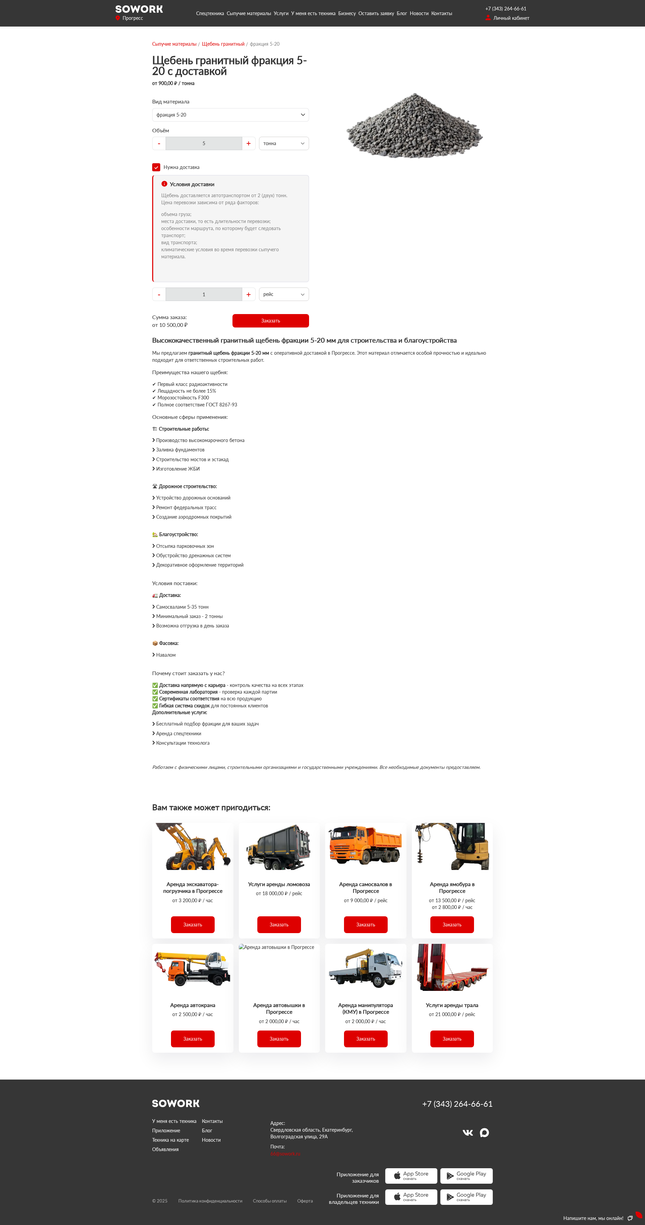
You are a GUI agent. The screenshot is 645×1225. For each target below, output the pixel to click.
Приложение (166, 1130)
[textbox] (204, 143)
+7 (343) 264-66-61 (505, 8)
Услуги (281, 13)
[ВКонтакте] (467, 1132)
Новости (419, 13)
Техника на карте (170, 1140)
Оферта (305, 1201)
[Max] (484, 1132)
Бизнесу (347, 13)
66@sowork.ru (285, 1153)
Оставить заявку (376, 13)
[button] (270, 320)
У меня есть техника (313, 13)
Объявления (165, 1149)
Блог (402, 13)
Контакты (441, 13)
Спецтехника (210, 13)
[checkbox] (230, 167)
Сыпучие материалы (249, 13)
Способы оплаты (270, 1201)
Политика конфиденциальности (210, 1201)
